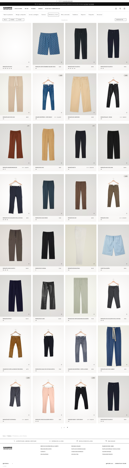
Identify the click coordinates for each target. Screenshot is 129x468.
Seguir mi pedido (44, 454)
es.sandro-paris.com (68, 1)
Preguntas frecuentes (46, 448)
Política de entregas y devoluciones (111, 448)
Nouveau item (74, 454)
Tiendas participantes (107, 454)
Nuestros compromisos (52, 8)
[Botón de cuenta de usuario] (116, 8)
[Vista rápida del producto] (29, 62)
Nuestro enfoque (106, 451)
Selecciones (18, 8)
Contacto (43, 451)
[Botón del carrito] (124, 8)
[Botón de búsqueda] (120, 8)
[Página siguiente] (67, 427)
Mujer (26, 8)
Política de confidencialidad (78, 448)
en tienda (91, 4)
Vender (40, 8)
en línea (86, 4)
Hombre (33, 8)
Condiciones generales (77, 451)
